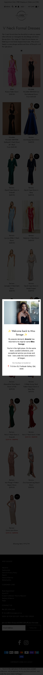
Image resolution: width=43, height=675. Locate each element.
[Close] (39, 301)
